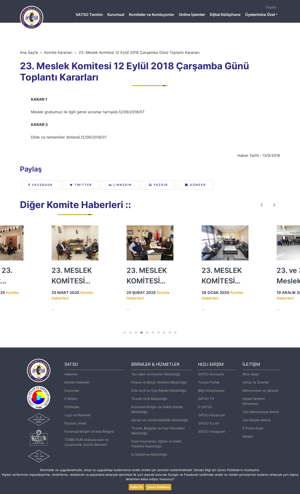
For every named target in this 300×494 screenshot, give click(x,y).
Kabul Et (136, 487)
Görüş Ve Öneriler (256, 382)
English (271, 7)
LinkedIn (122, 185)
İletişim (248, 436)
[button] (125, 332)
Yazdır (160, 185)
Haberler (71, 374)
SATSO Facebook (211, 415)
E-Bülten (70, 399)
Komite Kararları (58, 52)
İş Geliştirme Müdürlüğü (149, 454)
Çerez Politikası (158, 487)
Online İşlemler (192, 14)
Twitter (82, 185)
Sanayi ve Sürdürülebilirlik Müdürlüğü (159, 420)
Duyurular (71, 390)
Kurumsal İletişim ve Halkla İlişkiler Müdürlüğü (157, 409)
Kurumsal (115, 14)
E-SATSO (205, 407)
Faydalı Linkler (75, 423)
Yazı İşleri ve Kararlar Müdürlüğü (155, 374)
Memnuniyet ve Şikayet (260, 390)
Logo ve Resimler (77, 415)
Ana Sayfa (29, 52)
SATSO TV (206, 399)
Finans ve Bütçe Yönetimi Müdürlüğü (159, 382)
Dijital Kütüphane (225, 14)
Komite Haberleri (77, 382)
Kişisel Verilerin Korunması (254, 401)
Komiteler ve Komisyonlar (151, 14)
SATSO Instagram (211, 431)
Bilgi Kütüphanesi (211, 390)
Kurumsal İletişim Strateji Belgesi (89, 431)
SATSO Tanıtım (89, 14)
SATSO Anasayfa (211, 374)
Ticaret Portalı (208, 382)
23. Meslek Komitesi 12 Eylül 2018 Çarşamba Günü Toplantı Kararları (139, 52)
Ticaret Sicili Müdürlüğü (149, 399)
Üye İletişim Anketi (257, 420)
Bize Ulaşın (251, 374)
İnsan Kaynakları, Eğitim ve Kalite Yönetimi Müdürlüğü (156, 443)
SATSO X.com (208, 423)
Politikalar (71, 407)
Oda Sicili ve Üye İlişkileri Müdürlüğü (159, 390)
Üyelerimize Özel (260, 14)
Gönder (197, 185)
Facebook (42, 185)
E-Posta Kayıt (253, 428)
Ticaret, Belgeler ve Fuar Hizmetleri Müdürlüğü (158, 430)
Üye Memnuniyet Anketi (261, 412)
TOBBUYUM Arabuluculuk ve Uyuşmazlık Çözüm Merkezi (86, 442)
